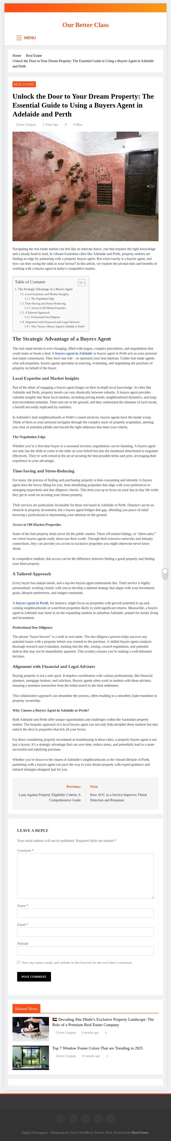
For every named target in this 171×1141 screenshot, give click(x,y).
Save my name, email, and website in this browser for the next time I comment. (77, 962)
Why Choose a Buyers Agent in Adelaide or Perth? (57, 326)
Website (22, 943)
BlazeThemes (140, 1132)
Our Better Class (85, 24)
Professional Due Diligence (45, 317)
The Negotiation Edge (42, 298)
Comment (25, 850)
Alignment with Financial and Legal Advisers (52, 322)
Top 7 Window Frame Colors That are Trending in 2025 (97, 1048)
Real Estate (24, 84)
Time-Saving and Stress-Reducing (45, 303)
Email (22, 925)
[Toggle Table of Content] (80, 282)
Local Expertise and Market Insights (47, 294)
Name (22, 906)
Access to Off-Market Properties (48, 308)
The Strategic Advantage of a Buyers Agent (45, 289)
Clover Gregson (26, 124)
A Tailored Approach (37, 312)
